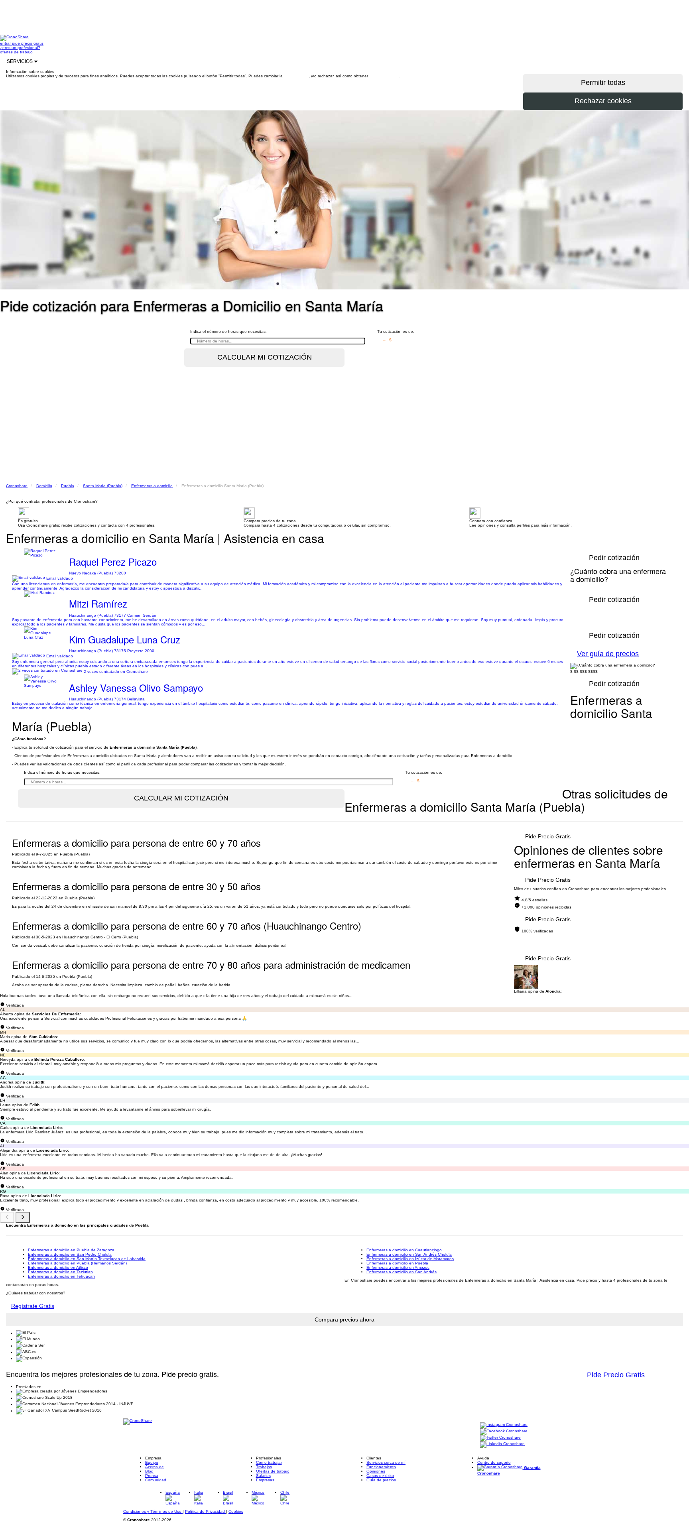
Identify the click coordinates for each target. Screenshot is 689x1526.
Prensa (151, 1475)
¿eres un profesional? (20, 47)
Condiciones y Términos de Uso (153, 1511)
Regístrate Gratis (32, 1306)
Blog (149, 1471)
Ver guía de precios (608, 654)
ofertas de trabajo (16, 52)
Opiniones (375, 1471)
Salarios (263, 1475)
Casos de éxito (380, 1475)
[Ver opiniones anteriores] (7, 1217)
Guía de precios (381, 1480)
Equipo (151, 1462)
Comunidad (155, 1480)
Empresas (265, 1480)
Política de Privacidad (205, 1511)
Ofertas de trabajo (272, 1471)
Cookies (235, 1511)
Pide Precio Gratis (548, 836)
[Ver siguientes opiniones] (23, 1217)
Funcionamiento (381, 1467)
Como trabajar (269, 1462)
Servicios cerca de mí (386, 1462)
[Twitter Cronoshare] (500, 1438)
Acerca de (154, 1467)
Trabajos (264, 1467)
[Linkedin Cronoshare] (502, 1444)
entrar (6, 43)
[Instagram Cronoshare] (504, 1425)
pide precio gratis (27, 43)
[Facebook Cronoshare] (504, 1432)
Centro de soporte (494, 1462)
